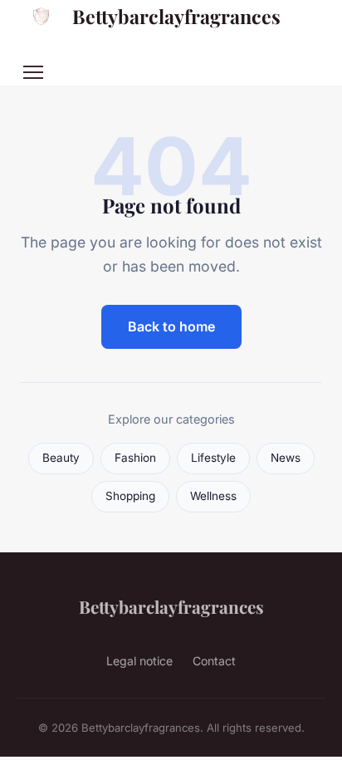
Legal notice (139, 661)
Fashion (135, 457)
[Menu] (33, 72)
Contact (214, 661)
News (285, 457)
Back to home (171, 326)
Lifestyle (213, 457)
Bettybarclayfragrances (176, 16)
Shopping (130, 496)
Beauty (61, 457)
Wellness (213, 496)
